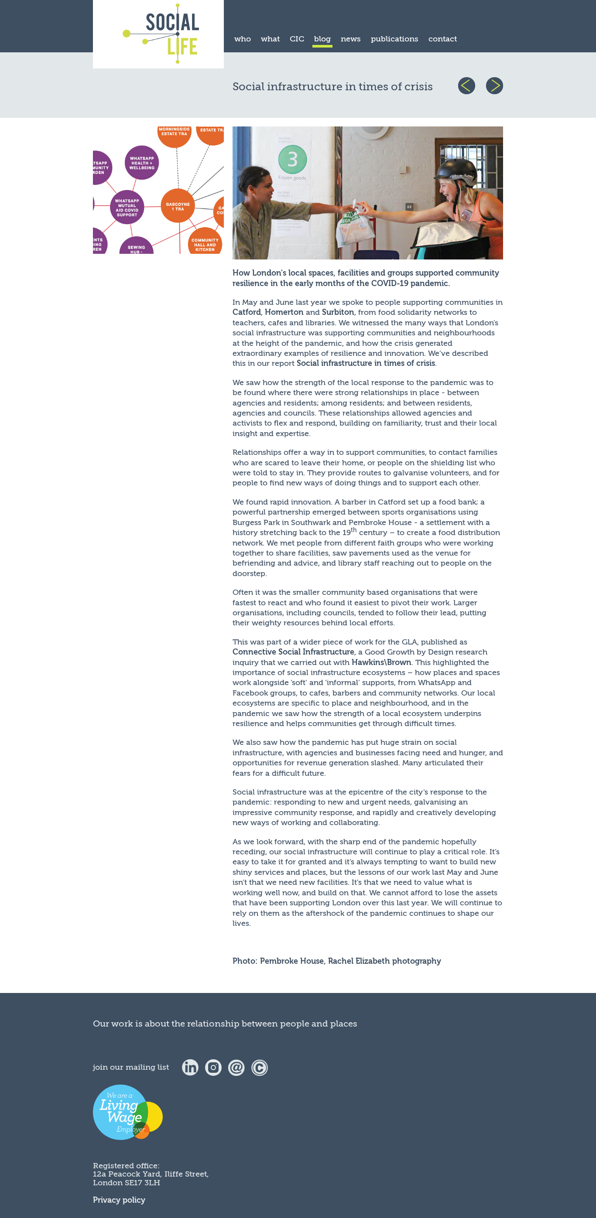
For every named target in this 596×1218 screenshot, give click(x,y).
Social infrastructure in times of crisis (366, 363)
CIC (297, 38)
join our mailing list (131, 1067)
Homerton (284, 312)
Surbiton (338, 312)
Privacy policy (119, 1200)
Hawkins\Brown (381, 662)
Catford (247, 312)
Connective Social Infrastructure (293, 652)
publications (394, 38)
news (351, 38)
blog (322, 38)
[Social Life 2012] (259, 1067)
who (242, 38)
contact (442, 38)
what (270, 38)
